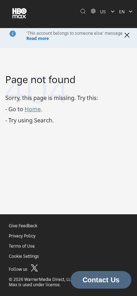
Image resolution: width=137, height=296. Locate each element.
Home (33, 109)
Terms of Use (22, 246)
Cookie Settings (24, 256)
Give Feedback (23, 226)
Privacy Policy (22, 236)
